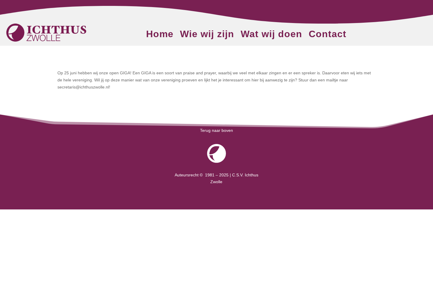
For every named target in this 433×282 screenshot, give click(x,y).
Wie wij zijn (207, 35)
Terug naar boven (216, 130)
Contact (327, 35)
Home (159, 35)
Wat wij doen (271, 35)
